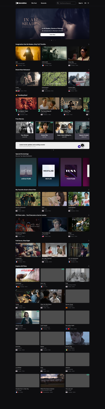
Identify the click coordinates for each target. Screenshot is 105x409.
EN (85, 3)
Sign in (81, 3)
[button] (49, 40)
